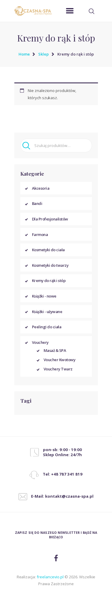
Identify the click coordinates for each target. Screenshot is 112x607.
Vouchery (40, 342)
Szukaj (27, 145)
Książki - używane (47, 311)
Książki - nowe (44, 296)
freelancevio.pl (50, 577)
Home (24, 54)
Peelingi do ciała (47, 326)
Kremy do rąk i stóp (49, 280)
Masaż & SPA (55, 350)
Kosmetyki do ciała (48, 249)
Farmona (40, 234)
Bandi (37, 203)
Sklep (43, 54)
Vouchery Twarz (58, 369)
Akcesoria (41, 188)
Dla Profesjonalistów (50, 219)
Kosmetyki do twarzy (50, 265)
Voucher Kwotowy (60, 359)
